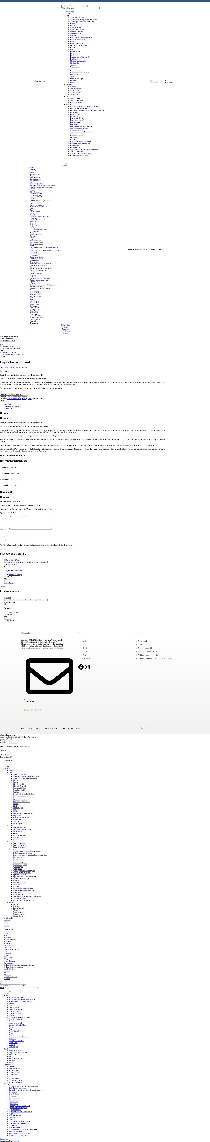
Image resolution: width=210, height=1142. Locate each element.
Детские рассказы (76, 100)
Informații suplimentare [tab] (13, 455)
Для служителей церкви (79, 128)
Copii (68, 69)
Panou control (9, 963)
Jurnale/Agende (75, 88)
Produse (7, 768)
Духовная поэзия (76, 130)
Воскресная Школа (77, 118)
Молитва (73, 138)
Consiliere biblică (76, 33)
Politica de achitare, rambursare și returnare (19, 965)
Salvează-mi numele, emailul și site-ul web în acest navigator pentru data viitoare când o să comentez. (37, 545)
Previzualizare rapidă (31, 562)
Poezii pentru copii (76, 79)
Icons (6, 951)
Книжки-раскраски (77, 102)
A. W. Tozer (34, 314)
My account (8, 957)
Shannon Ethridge (15, 575)
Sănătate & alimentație (78, 61)
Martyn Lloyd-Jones (37, 317)
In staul (7, 608)
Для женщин (75, 122)
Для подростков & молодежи (81, 126)
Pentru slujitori (75, 51)
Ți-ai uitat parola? (6, 757)
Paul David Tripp (36, 293)
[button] (154, 81)
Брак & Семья (75, 114)
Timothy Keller (35, 303)
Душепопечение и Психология (81, 132)
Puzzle (72, 83)
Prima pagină (8, 929)
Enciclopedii (74, 75)
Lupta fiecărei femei (13, 570)
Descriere (7, 404)
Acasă (2, 337)
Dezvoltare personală (77, 39)
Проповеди (74, 146)
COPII (32, 226)
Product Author (9, 969)
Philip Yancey (34, 299)
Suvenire (69, 85)
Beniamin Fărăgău (36, 316)
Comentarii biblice (76, 31)
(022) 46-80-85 (32, 709)
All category (70, 12)
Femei (72, 41)
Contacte (12, 924)
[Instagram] (87, 667)
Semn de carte (75, 90)
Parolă (3, 751)
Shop (6, 973)
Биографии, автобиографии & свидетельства (87, 110)
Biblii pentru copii (76, 71)
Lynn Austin (34, 311)
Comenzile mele (10, 939)
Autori (32, 290)
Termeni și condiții (10, 977)
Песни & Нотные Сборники (80, 142)
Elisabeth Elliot (35, 309)
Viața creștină (75, 67)
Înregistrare (13, 743)
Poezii (72, 53)
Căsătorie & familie (77, 29)
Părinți (72, 47)
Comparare (23, 396)
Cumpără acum (17, 394)
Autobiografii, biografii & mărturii (82, 22)
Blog (6, 933)
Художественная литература (80, 153)
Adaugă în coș (5, 394)
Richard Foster (35, 304)
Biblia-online (8, 918)
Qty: (5, 579)
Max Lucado (34, 291)
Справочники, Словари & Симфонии (84, 150)
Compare (7, 941)
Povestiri (73, 81)
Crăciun (73, 35)
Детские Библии (76, 98)
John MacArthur (35, 296)
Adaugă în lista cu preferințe (10, 396)
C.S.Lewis (33, 306)
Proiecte (7, 920)
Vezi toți (33, 321)
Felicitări (33, 172)
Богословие (74, 112)
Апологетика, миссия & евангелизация (84, 106)
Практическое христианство (80, 144)
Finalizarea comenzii (11, 949)
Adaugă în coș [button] (9, 583)
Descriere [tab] (5, 412)
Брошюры (74, 116)
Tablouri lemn (75, 94)
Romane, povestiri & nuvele (80, 57)
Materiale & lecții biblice (78, 45)
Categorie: (3, 399)
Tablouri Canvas (76, 92)
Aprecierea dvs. (6, 513)
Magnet (32, 176)
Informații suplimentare (12, 406)
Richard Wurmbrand (37, 298)
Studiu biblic (74, 63)
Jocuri (72, 77)
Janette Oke (34, 312)
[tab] (85, 404)
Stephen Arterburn (21, 367)
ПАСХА (73, 140)
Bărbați (72, 24)
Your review (5, 529)
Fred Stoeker (9, 367)
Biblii (68, 14)
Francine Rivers (35, 294)
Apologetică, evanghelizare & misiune (83, 20)
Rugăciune (74, 59)
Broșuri (72, 25)
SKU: (34, 399)
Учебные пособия (76, 151)
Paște (72, 49)
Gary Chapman (35, 308)
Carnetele (73, 87)
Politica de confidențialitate (13, 967)
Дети (68, 96)
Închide (16, 1141)
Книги (68, 104)
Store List (7, 975)
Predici (72, 55)
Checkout (7, 937)
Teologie (73, 65)
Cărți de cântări (75, 27)
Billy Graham (34, 301)
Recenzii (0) (8, 408)
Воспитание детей (77, 120)
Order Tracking (9, 961)
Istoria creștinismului (77, 43)
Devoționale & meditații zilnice (81, 37)
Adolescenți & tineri (77, 18)
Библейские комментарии (79, 108)
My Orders (8, 959)
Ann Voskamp (35, 319)
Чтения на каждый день (79, 155)
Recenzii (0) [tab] (6, 491)
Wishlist (7, 979)
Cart (5, 935)
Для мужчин (75, 124)
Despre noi (8, 922)
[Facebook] (81, 667)
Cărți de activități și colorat (79, 73)
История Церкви (76, 136)
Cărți (67, 16)
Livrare (6, 926)
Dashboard (8, 945)
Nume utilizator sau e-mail (9, 747)
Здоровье (73, 134)
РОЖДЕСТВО (75, 148)
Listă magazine (9, 953)
